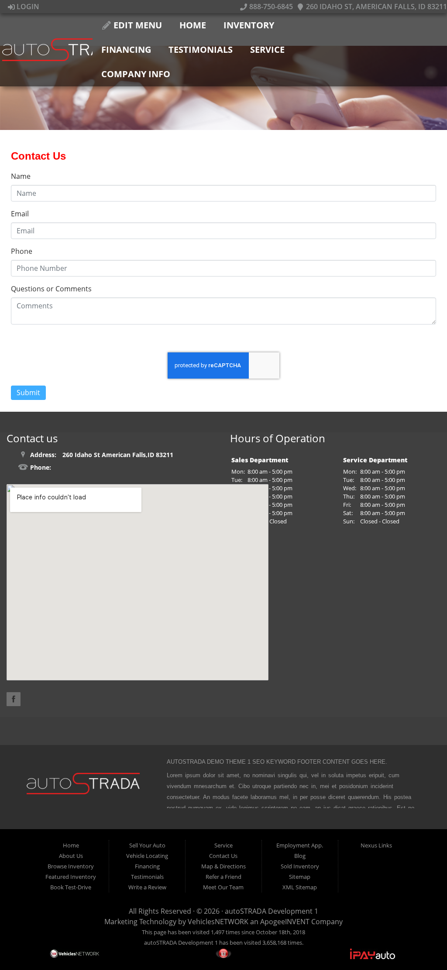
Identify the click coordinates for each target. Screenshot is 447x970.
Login (27, 6)
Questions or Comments (51, 289)
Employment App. (299, 845)
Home (192, 25)
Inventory (249, 25)
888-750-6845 (270, 6)
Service (267, 49)
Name (21, 176)
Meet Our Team (223, 887)
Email (20, 214)
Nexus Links (376, 845)
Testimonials (200, 49)
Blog (300, 856)
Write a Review (147, 887)
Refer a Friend (223, 877)
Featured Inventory (70, 877)
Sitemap (299, 877)
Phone (21, 251)
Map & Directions (223, 866)
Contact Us (223, 856)
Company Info (135, 74)
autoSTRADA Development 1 (271, 911)
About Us (71, 856)
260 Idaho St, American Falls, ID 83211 (375, 6)
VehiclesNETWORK (218, 921)
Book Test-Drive (70, 887)
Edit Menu (136, 25)
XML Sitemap (299, 887)
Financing (126, 49)
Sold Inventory (300, 866)
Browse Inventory (71, 866)
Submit (28, 392)
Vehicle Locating (147, 856)
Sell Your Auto (147, 845)
